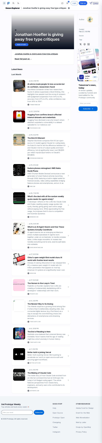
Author (81, 19)
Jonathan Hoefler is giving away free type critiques (36, 54)
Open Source (58, 413)
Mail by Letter (81, 422)
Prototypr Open (59, 418)
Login (74, 3)
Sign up (83, 3)
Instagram (56, 432)
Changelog (57, 422)
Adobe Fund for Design (85, 408)
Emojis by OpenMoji (83, 427)
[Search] (13, 3)
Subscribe (86, 109)
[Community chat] (62, 3)
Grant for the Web (83, 413)
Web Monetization (83, 418)
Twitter (55, 427)
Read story (21, 44)
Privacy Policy (81, 432)
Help (54, 408)
